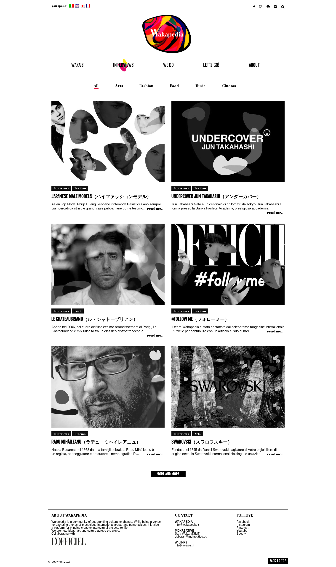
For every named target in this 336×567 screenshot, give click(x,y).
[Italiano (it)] (71, 6)
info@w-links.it (184, 545)
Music (200, 85)
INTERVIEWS (123, 65)
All (96, 85)
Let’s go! (211, 65)
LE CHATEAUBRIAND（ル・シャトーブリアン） (94, 319)
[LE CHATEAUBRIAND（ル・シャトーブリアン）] (108, 265)
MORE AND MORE (168, 474)
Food (174, 85)
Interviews (61, 188)
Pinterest (242, 527)
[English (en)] (77, 6)
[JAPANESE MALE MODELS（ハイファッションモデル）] (108, 143)
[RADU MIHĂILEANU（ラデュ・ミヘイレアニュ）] (108, 388)
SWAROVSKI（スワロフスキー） (201, 442)
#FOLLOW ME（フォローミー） (200, 319)
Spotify (241, 533)
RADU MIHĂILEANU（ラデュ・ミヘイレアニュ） (96, 442)
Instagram (243, 524)
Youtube (242, 530)
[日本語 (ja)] (82, 6)
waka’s (77, 65)
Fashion (146, 85)
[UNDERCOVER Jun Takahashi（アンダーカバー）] (228, 143)
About (254, 65)
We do (168, 65)
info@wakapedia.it (187, 524)
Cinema (229, 85)
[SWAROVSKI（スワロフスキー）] (228, 388)
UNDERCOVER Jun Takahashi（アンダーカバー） (216, 196)
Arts (119, 85)
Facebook (243, 521)
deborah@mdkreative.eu (191, 536)
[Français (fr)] (88, 6)
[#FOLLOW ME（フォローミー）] (228, 265)
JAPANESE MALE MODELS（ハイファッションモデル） (101, 196)
